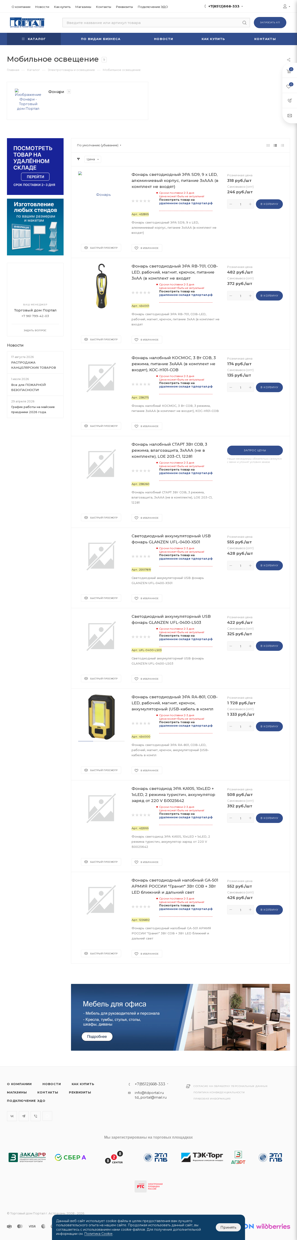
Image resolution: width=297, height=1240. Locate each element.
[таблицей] (282, 145)
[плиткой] (268, 145)
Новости (15, 345)
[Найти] (244, 22)
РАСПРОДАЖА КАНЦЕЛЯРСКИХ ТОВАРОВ (33, 365)
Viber (36, 1116)
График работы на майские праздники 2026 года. (33, 409)
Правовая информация (212, 1098)
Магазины (17, 1092)
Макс (47, 1116)
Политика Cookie (98, 1234)
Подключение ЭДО (26, 1101)
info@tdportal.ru (149, 1092)
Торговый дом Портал (35, 310)
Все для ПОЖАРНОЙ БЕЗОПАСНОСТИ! (28, 387)
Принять (228, 1227)
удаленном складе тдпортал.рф (186, 203)
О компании (19, 1084)
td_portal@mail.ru (151, 1097)
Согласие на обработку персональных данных (231, 1086)
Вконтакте (12, 1116)
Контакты (47, 1092)
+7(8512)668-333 (223, 6)
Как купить (83, 1084)
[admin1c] (285, 7)
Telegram (24, 1116)
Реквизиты (80, 1092)
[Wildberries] (273, 1226)
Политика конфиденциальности (219, 1092)
